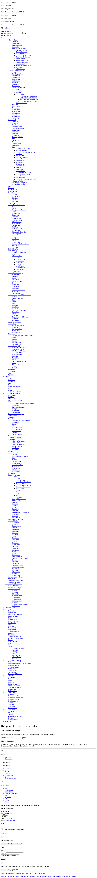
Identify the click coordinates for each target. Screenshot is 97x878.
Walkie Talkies (12, 691)
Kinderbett (15, 502)
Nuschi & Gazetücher (18, 87)
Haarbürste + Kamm (14, 587)
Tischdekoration (17, 446)
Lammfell (19, 159)
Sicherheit (11, 402)
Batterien (11, 679)
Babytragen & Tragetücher (20, 183)
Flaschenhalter (12, 395)
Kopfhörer (11, 682)
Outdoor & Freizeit (12, 393)
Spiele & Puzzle (15, 352)
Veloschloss (11, 417)
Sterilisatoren (16, 140)
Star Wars (15, 217)
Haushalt (13, 453)
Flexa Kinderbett (21, 483)
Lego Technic (20, 269)
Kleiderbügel (12, 473)
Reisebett (11, 188)
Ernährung (13, 121)
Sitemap (7, 802)
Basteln (14, 296)
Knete (14, 301)
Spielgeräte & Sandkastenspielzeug (21, 403)
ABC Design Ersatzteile (23, 174)
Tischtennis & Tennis (14, 392)
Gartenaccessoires (13, 667)
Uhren (14, 653)
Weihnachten (16, 449)
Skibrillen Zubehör (17, 434)
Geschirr (14, 454)
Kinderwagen (14, 143)
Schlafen (13, 521)
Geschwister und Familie (15, 716)
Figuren (14, 339)
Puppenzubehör (17, 344)
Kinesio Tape (16, 594)
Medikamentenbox (17, 595)
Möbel (12, 477)
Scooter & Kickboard (18, 290)
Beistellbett (15, 509)
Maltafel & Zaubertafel (19, 310)
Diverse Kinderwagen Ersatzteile (26, 179)
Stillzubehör (15, 104)
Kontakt (7, 800)
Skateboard (15, 291)
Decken (14, 527)
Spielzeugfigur (16, 218)
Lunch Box (15, 307)
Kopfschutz (19, 497)
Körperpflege (14, 599)
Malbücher (15, 308)
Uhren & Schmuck (16, 648)
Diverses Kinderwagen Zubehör (25, 152)
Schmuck (11, 633)
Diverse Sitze (16, 572)
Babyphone (15, 550)
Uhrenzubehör (16, 657)
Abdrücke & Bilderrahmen (16, 70)
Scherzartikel (16, 330)
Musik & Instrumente (14, 322)
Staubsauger (15, 466)
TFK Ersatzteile (20, 177)
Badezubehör (16, 81)
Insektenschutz (16, 529)
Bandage (14, 590)
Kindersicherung (17, 556)
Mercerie (14, 460)
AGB (6, 795)
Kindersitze (15, 47)
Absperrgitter (16, 548)
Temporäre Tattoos (17, 332)
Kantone (10, 718)
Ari (17, 492)
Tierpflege (11, 704)
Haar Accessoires (13, 585)
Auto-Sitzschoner (21, 53)
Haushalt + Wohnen (13, 437)
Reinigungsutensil (17, 463)
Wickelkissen (16, 113)
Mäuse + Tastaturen (14, 686)
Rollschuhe (15, 286)
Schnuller (17, 91)
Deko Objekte (16, 443)
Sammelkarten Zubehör (19, 361)
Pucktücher (15, 539)
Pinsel (14, 313)
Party (12, 324)
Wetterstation (16, 471)
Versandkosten (9, 792)
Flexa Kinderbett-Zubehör (24, 485)
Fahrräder (15, 276)
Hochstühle (15, 568)
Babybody (11, 611)
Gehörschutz (16, 555)
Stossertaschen (20, 166)
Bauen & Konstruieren (17, 252)
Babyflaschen (16, 123)
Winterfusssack (20, 69)
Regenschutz (20, 160)
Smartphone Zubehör (14, 687)
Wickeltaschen (20, 169)
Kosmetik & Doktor (18, 349)
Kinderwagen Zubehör (21, 149)
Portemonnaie (12, 626)
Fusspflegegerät (17, 601)
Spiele (14, 363)
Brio (13, 254)
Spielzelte (11, 375)
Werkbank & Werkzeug (19, 351)
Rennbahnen (16, 213)
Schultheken (16, 315)
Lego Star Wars (20, 267)
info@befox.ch (10, 820)
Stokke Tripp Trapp (18, 567)
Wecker (14, 658)
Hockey (10, 390)
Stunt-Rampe (16, 293)
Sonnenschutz (20, 164)
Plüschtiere (15, 239)
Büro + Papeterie (10, 607)
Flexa (16, 478)
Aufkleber (10, 709)
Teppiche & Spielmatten (15, 580)
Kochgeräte (15, 132)
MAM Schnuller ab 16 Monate (29, 101)
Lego (16, 257)
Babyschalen (16, 43)
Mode (9, 609)
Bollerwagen (16, 274)
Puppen (14, 341)
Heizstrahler (15, 84)
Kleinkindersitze (17, 45)
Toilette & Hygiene (14, 582)
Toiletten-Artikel (17, 106)
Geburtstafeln (12, 120)
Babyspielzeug (15, 220)
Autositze (13, 41)
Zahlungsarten (9, 790)
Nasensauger (16, 86)
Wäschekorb (16, 111)
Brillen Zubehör (13, 616)
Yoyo (10, 373)
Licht (13, 283)
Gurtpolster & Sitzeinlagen (24, 57)
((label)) (3, 853)
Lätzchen (15, 133)
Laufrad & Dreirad (17, 281)
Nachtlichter (15, 538)
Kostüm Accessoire (18, 325)
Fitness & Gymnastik (14, 386)
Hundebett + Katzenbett (15, 697)
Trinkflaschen (16, 142)
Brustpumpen (16, 196)
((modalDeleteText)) (16, 843)
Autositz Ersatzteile (21, 52)
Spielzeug (19, 67)
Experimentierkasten (18, 298)
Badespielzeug (16, 223)
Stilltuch (10, 643)
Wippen (14, 573)
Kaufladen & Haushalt (19, 347)
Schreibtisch (15, 514)
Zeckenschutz (12, 708)
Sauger (14, 138)
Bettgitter (15, 553)
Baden (10, 186)
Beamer (10, 680)
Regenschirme (12, 398)
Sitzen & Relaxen (15, 565)
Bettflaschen (16, 592)
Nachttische (15, 505)
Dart (9, 385)
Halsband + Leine (13, 696)
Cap (9, 618)
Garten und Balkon (18, 444)
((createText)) (14, 855)
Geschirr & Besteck (18, 128)
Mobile (14, 237)
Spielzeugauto (16, 215)
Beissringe (15, 82)
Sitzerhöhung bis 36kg (19, 48)
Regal (14, 507)
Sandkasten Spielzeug (18, 407)
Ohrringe (15, 652)
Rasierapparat (16, 606)
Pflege (12, 72)
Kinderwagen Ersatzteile (21, 172)
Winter (12, 432)
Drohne (14, 208)
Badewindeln (16, 79)
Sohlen (10, 640)
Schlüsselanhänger (13, 631)
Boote (14, 424)
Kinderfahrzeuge (15, 273)
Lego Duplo (19, 262)
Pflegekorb (15, 89)
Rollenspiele (14, 346)
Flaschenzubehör (17, 126)
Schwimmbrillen (17, 427)
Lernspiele (15, 305)
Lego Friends (20, 264)
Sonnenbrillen (12, 191)
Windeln (14, 115)
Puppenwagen (16, 342)
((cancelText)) (5, 843)
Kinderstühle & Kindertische (20, 512)
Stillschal (15, 200)
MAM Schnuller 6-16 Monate (29, 99)
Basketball (11, 381)
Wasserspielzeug (17, 431)
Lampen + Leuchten (14, 475)
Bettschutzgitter (16, 526)
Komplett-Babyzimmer (19, 499)
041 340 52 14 (7, 28)
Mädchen (11, 713)
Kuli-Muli (19, 92)
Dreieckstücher (12, 619)
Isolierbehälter (16, 130)
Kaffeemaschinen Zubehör (20, 456)
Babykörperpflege (17, 74)
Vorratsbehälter (16, 468)
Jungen (10, 714)
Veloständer (11, 419)
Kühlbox (11, 397)
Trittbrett (18, 167)
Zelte (9, 436)
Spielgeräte (15, 405)
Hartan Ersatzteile (21, 176)
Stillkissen (15, 198)
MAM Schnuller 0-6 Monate (28, 98)
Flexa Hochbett (20, 480)
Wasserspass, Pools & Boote (19, 420)
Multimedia (10, 675)
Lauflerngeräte (16, 234)
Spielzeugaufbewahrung (15, 577)
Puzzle (14, 240)
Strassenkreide (16, 412)
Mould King (16, 271)
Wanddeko (15, 320)
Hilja (17, 494)
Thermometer (16, 108)
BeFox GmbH (10, 873)
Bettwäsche (15, 522)
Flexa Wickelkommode (23, 487)
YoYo (14, 366)
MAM (20, 94)
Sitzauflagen (19, 162)
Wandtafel (15, 318)
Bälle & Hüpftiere (13, 249)
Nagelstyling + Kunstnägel (20, 604)
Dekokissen (11, 451)
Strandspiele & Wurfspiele (16, 414)
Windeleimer (16, 116)
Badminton (11, 380)
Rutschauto (15, 288)
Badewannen (16, 77)
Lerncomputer (12, 684)
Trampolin (15, 409)
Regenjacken (12, 629)
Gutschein (8, 721)
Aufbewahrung (16, 517)
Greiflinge (15, 227)
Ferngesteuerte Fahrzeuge (19, 210)
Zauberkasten (16, 368)
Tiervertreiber (12, 670)
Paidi (16, 490)
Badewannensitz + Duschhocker (18, 662)
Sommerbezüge (20, 64)
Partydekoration (17, 329)
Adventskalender (17, 354)
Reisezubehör (12, 628)
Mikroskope (15, 312)
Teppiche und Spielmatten (20, 317)
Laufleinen (11, 193)
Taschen (10, 646)
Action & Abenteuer (16, 205)
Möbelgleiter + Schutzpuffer (16, 519)
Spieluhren (15, 245)
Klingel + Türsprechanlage (20, 558)
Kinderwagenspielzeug (23, 157)
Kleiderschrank (16, 500)
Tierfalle (10, 703)
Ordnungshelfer (17, 461)
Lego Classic (20, 261)
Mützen (10, 624)
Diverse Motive (13, 720)
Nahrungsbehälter (17, 137)
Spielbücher (15, 247)
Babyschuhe (12, 612)
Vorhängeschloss (13, 672)
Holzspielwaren (17, 230)
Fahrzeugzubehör (13, 665)
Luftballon (15, 327)
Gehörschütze (12, 189)
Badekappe (15, 422)
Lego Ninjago (20, 266)
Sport (8, 378)
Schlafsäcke (15, 541)
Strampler (11, 645)
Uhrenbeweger (16, 655)
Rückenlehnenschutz (22, 60)
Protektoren (15, 284)
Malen (14, 235)
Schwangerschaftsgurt (15, 636)
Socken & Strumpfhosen (15, 638)
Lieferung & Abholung (11, 793)
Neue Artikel (8, 757)
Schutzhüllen (12, 689)
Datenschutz (19, 873)
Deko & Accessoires (16, 441)
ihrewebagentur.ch (39, 873)
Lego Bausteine (20, 259)
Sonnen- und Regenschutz (24, 65)
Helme (14, 278)
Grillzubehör (12, 669)
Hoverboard (15, 279)
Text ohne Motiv (13, 711)
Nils (17, 495)
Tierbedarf (10, 692)
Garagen (14, 211)
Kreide (14, 303)
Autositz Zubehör (19, 50)
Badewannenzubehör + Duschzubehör (19, 663)
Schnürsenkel (12, 635)
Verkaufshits (8, 759)
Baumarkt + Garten (13, 660)
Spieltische (15, 364)
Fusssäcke (19, 154)
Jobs (6, 798)
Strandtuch (11, 578)
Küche (14, 458)
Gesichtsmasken (13, 621)
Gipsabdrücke (16, 225)
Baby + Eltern (11, 40)
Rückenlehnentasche (22, 62)
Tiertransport (12, 706)
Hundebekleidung (13, 699)
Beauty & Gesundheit (13, 584)
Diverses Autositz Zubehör (24, 55)
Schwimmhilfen (17, 429)
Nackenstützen (20, 58)
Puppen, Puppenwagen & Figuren (20, 335)
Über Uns (7, 788)
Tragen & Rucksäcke (16, 181)
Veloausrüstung (13, 415)
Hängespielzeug (17, 228)
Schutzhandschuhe (17, 465)
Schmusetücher (16, 242)
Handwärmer (20, 155)
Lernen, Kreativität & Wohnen (19, 295)
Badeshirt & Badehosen (15, 614)
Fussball (10, 388)
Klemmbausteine (17, 256)
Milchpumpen (16, 135)
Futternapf (11, 694)
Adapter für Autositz (22, 150)
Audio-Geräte (12, 677)
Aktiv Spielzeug (17, 222)
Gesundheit (14, 589)
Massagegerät (16, 597)
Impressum (8, 797)
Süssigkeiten (12, 371)
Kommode (15, 504)
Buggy (14, 147)
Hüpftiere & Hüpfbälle (19, 232)
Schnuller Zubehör (21, 103)
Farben (14, 300)
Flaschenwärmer (17, 125)
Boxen (10, 383)
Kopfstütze (15, 531)
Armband (15, 650)
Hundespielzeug (13, 701)
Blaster (14, 206)
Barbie (14, 337)
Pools (13, 426)
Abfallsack (11, 439)
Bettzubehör (15, 524)
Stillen (12, 194)
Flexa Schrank (20, 488)
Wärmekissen (16, 109)
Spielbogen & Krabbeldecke (20, 244)
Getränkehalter (20, 171)
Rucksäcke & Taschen (18, 184)
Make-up (15, 602)
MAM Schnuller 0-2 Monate (28, 96)
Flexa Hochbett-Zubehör (23, 482)
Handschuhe (12, 623)
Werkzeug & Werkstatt (15, 674)
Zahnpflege (15, 118)
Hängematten (16, 575)
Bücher (7, 376)
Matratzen (15, 534)
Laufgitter (15, 516)
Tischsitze (15, 570)
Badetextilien (16, 75)
